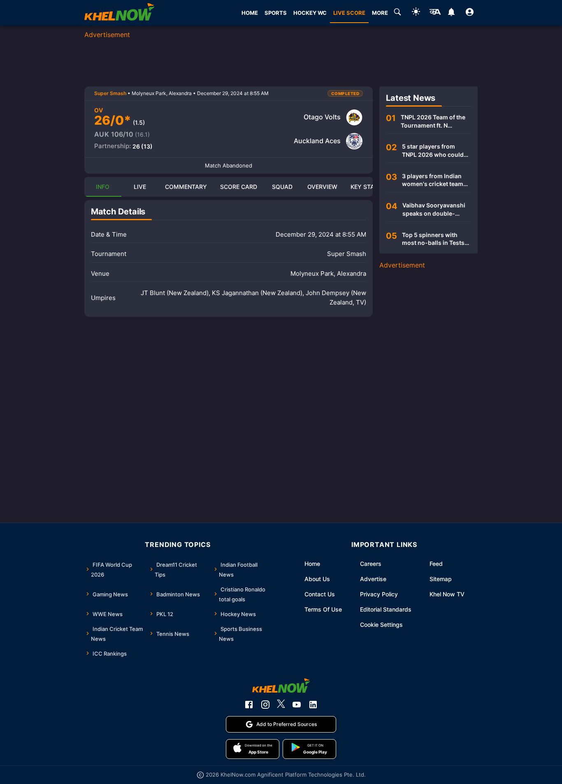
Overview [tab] (322, 186)
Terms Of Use (323, 609)
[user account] (470, 13)
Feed (436, 563)
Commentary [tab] (186, 186)
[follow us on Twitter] (281, 705)
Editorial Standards (385, 609)
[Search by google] (397, 13)
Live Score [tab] (349, 12)
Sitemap (441, 578)
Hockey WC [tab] (310, 12)
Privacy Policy (379, 594)
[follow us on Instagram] (265, 705)
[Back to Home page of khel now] (119, 12)
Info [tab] (102, 186)
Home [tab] (250, 12)
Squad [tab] (282, 186)
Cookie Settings (381, 624)
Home (312, 563)
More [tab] (380, 12)
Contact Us (319, 594)
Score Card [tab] (238, 186)
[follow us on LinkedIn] (313, 705)
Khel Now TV (447, 594)
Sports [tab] (276, 12)
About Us (317, 578)
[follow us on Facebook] (249, 705)
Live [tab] (140, 186)
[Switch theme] (416, 13)
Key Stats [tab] (366, 186)
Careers (370, 563)
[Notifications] (451, 13)
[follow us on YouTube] (297, 705)
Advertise (373, 578)
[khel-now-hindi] (434, 13)
